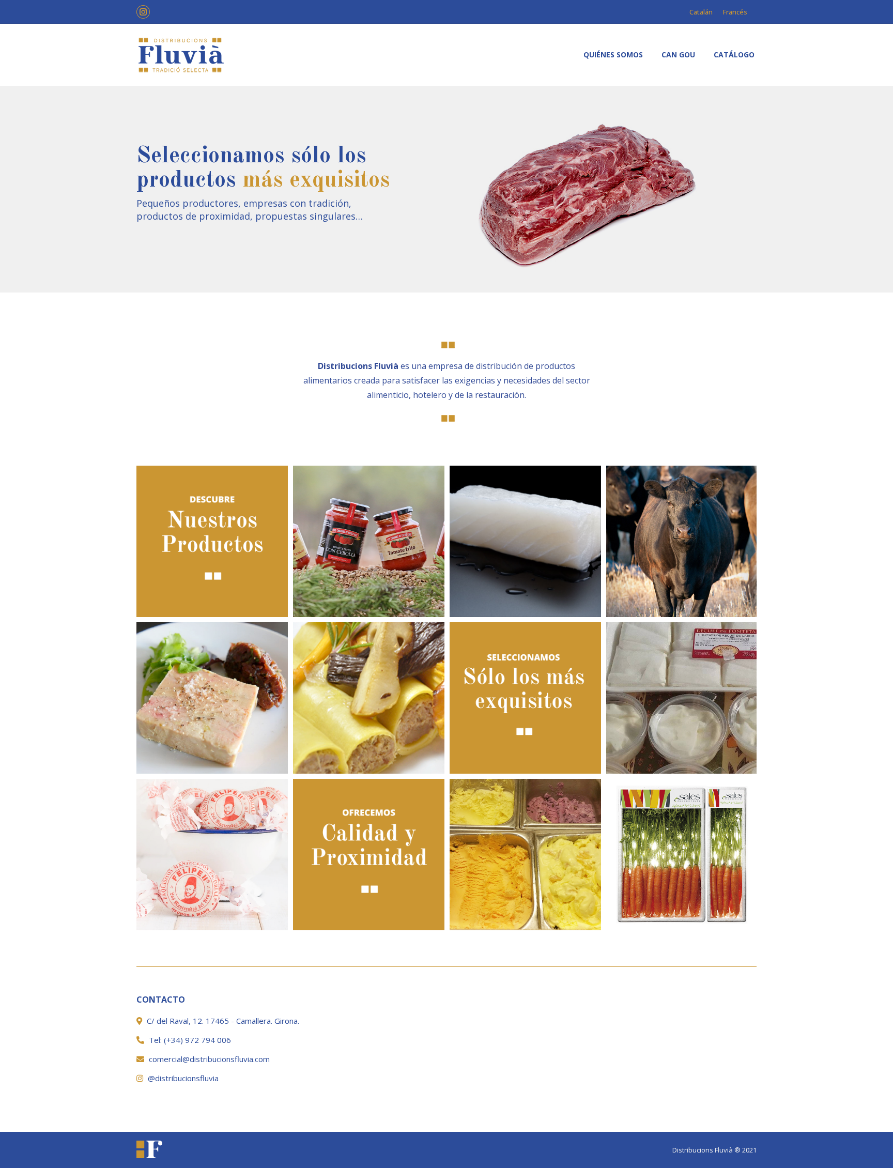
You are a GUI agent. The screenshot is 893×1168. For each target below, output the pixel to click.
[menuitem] (613, 54)
